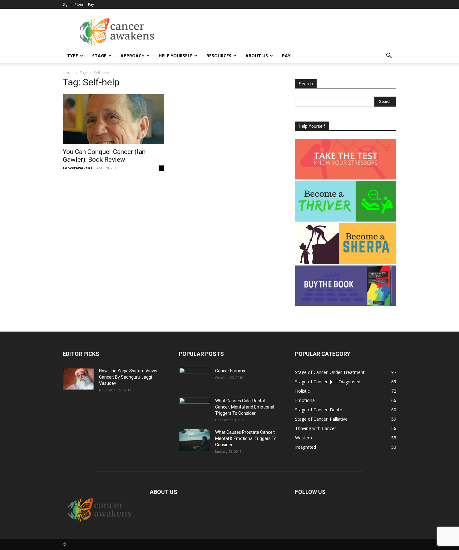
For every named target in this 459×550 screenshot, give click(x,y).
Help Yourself (175, 56)
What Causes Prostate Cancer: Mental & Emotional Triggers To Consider (246, 438)
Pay (91, 4)
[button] (388, 56)
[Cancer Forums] (194, 379)
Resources (218, 56)
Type (72, 56)
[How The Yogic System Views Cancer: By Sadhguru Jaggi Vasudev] (78, 379)
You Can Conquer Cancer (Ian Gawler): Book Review (104, 155)
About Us (256, 56)
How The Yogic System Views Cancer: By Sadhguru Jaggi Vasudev (128, 377)
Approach (133, 56)
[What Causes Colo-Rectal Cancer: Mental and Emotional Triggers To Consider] (194, 408)
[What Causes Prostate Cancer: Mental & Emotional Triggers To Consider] (194, 440)
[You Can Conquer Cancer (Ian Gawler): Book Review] (113, 119)
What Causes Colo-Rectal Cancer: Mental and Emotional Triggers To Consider (244, 407)
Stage (99, 56)
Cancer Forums (230, 370)
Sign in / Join (73, 4)
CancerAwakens (77, 167)
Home (68, 72)
